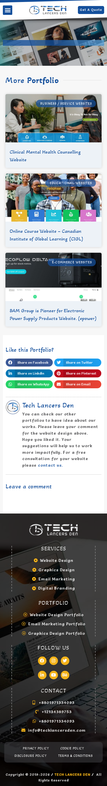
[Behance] (65, 675)
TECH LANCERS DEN (73, 774)
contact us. (50, 465)
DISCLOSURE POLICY (31, 756)
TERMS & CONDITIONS (75, 756)
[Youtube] (53, 675)
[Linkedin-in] (42, 675)
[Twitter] (65, 660)
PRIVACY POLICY (36, 748)
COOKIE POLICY (72, 748)
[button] (7, 10)
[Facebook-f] (42, 660)
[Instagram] (53, 660)
